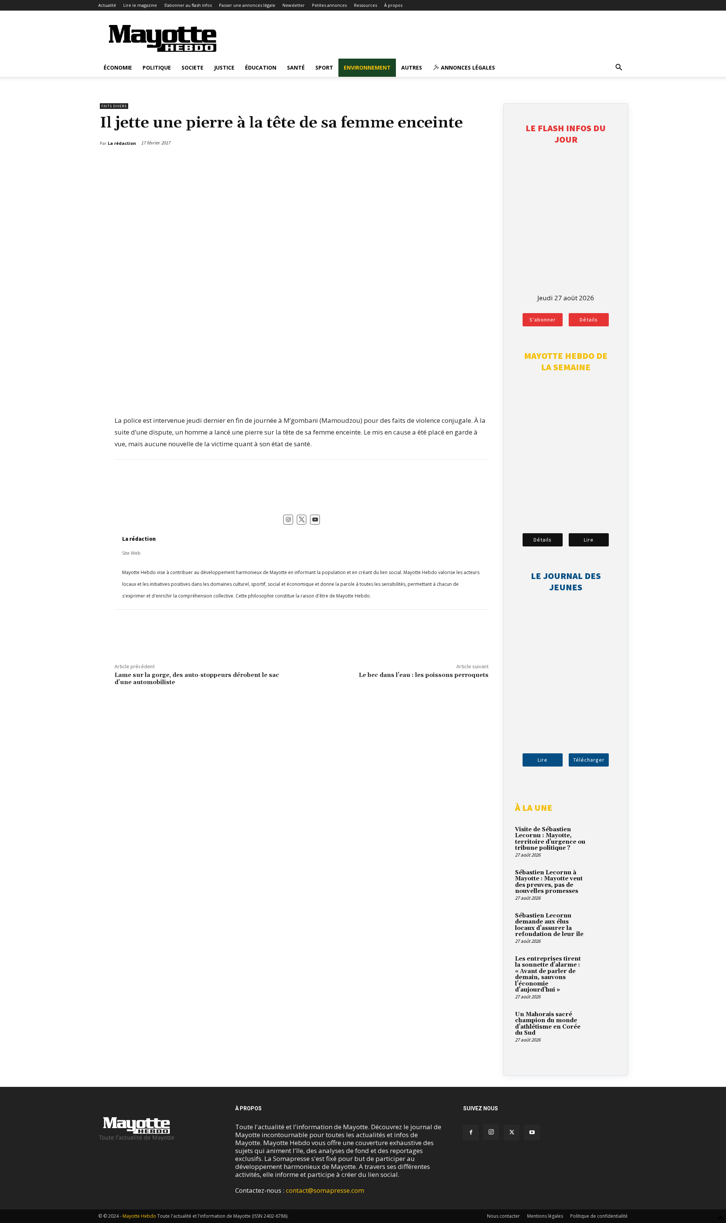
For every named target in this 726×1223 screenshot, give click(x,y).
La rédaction (139, 538)
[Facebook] (448, 162)
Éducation (260, 67)
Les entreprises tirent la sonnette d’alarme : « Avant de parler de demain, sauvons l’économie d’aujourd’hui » (548, 974)
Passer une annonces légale (247, 5)
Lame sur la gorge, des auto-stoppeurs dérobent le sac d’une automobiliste (197, 678)
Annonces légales (467, 67)
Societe (192, 67)
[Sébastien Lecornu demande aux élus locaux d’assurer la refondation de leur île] (603, 924)
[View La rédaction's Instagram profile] (288, 520)
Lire (589, 539)
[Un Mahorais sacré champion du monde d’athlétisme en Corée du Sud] (603, 1023)
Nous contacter (503, 1216)
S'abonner (542, 319)
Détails (589, 319)
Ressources (365, 5)
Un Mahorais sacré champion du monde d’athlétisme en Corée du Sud (547, 1024)
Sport (324, 67)
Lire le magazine (140, 5)
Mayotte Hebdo (139, 1216)
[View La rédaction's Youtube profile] (315, 520)
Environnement (367, 67)
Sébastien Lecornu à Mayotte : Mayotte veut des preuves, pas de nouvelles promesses (549, 882)
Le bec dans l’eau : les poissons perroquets (424, 675)
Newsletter (293, 5)
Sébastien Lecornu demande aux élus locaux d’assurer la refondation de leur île (549, 925)
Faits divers (114, 106)
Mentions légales (545, 1216)
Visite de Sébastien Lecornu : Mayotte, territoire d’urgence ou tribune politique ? (550, 839)
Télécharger (589, 759)
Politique (157, 67)
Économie (118, 67)
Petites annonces (329, 5)
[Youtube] (532, 1132)
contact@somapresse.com (325, 1190)
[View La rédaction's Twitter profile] (302, 520)
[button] (619, 68)
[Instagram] (491, 1132)
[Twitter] (466, 162)
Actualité (107, 5)
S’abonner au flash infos (188, 5)
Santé (296, 67)
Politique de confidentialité (599, 1216)
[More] (484, 162)
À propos (393, 5)
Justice (224, 67)
